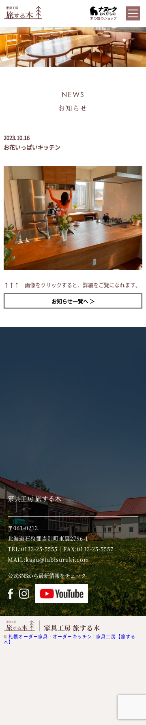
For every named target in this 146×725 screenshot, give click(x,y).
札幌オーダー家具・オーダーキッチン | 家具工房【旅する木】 (69, 639)
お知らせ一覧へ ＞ (73, 301)
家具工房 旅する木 (34, 498)
